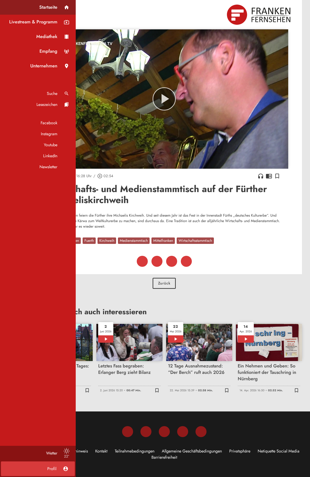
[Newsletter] (201, 431)
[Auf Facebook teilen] (142, 261)
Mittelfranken (163, 240)
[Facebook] (127, 431)
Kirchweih (106, 240)
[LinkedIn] (182, 431)
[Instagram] (145, 431)
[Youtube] (164, 431)
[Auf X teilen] (156, 261)
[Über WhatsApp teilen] (171, 261)
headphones (260, 176)
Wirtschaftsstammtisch (195, 240)
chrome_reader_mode (269, 176)
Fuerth (89, 240)
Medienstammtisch (134, 240)
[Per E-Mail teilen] (186, 261)
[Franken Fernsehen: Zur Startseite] (259, 15)
